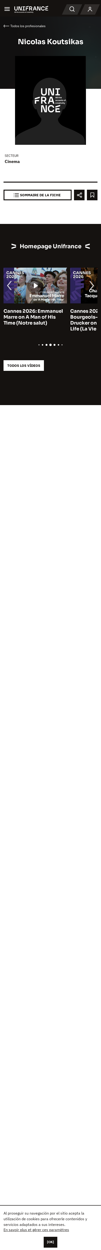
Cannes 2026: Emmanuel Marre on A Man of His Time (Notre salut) (33, 317)
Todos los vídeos (23, 365)
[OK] (50, 1242)
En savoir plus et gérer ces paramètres (36, 1229)
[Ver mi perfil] (90, 9)
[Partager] (79, 195)
